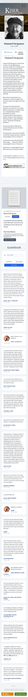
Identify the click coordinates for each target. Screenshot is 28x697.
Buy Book (15, 216)
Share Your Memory (10, 239)
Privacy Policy (10, 690)
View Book (7, 216)
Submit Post (14, 265)
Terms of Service (18, 690)
